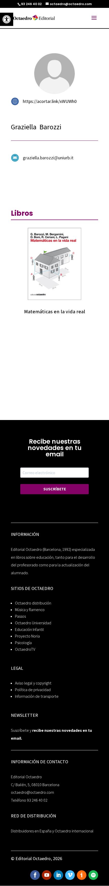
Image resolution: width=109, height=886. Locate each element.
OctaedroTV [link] (25, 649)
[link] (6, 19)
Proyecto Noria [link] (27, 636)
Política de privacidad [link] (33, 689)
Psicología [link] (23, 642)
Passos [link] (20, 616)
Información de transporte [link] (37, 696)
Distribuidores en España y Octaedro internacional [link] (52, 831)
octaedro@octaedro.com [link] (32, 792)
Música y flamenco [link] (30, 609)
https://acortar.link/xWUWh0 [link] (50, 101)
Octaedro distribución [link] (33, 603)
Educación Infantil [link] (29, 629)
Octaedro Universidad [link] (33, 623)
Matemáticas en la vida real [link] (54, 311)
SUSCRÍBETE (54, 489)
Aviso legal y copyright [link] (33, 683)
